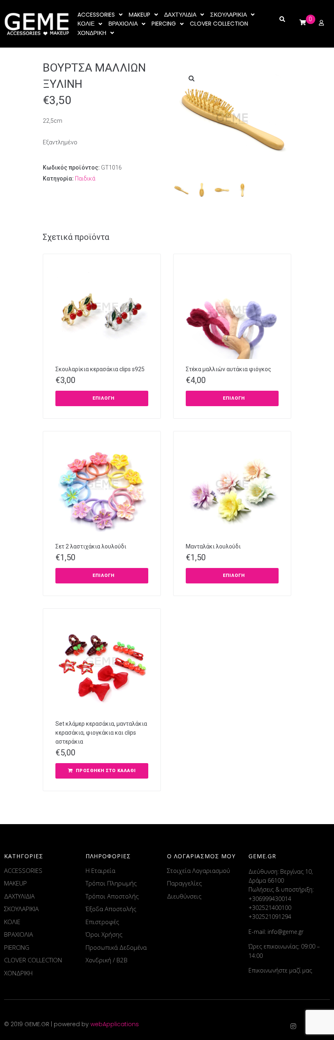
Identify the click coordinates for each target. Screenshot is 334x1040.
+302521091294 (269, 916)
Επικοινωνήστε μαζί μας (280, 970)
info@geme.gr (285, 932)
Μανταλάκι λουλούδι (213, 546)
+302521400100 (269, 908)
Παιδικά (85, 178)
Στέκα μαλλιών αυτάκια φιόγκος (228, 369)
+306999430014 (269, 899)
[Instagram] (293, 1026)
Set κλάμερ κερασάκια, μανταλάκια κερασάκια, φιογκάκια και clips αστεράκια (101, 732)
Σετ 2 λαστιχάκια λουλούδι (90, 546)
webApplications (114, 1024)
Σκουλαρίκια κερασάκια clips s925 (100, 369)
